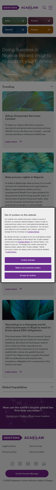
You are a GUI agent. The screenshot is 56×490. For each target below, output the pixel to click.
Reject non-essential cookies (28, 268)
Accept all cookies (28, 275)
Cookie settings (28, 260)
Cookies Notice (33, 232)
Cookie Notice (10, 252)
